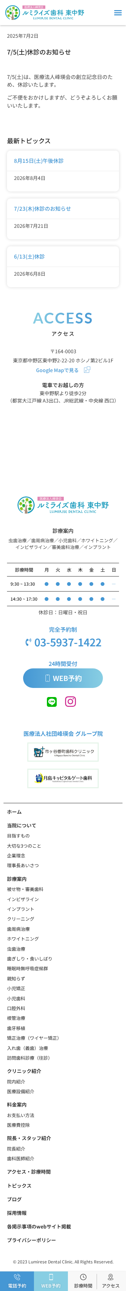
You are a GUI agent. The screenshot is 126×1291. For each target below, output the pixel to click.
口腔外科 (16, 1008)
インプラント (20, 909)
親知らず (16, 978)
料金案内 (17, 1104)
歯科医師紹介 (20, 1158)
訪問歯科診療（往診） (29, 1057)
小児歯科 (16, 998)
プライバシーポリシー (31, 1239)
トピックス (19, 1185)
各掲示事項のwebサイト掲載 (39, 1226)
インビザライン (23, 899)
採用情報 (17, 1212)
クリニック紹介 (24, 1070)
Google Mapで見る (57, 370)
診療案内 (17, 878)
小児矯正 (16, 988)
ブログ (14, 1199)
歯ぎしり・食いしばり (29, 958)
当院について (21, 825)
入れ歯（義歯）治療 (27, 1048)
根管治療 (16, 1018)
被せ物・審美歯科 (25, 889)
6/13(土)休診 (29, 256)
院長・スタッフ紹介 (29, 1137)
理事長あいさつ (23, 865)
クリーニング (20, 918)
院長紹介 (16, 1148)
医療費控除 (18, 1125)
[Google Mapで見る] (87, 370)
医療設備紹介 (20, 1091)
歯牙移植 (16, 1028)
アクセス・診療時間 (29, 1171)
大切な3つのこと (24, 845)
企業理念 (16, 855)
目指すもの (18, 835)
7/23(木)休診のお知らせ (42, 208)
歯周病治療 (18, 929)
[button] (118, 12)
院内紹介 (16, 1081)
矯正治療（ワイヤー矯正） (34, 1038)
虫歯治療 (16, 948)
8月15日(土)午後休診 (39, 160)
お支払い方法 (20, 1115)
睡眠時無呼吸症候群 (27, 968)
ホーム (14, 811)
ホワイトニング (23, 938)
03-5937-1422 (68, 642)
